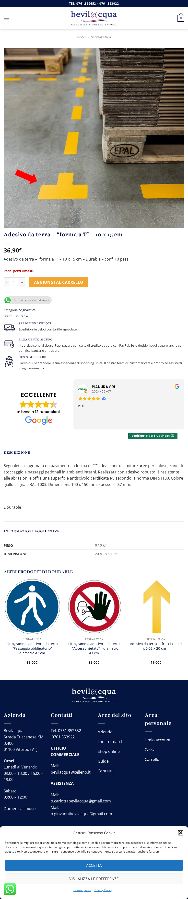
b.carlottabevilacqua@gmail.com (81, 801)
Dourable (21, 316)
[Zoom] (10, 222)
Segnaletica (101, 37)
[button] (180, 832)
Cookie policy (82, 890)
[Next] (184, 625)
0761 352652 (69, 730)
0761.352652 (86, 3)
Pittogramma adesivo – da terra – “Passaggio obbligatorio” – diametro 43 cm (32, 648)
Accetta (94, 865)
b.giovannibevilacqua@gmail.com (81, 813)
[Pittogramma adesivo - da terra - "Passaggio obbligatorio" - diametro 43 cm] (32, 606)
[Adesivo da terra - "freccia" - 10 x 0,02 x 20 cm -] (155, 606)
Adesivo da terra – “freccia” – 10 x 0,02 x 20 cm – (156, 646)
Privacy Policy (103, 890)
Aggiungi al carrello (58, 282)
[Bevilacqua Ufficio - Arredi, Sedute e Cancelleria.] (94, 18)
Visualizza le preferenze (94, 878)
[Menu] (7, 18)
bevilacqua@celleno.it (71, 772)
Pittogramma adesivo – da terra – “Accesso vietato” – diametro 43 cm (94, 648)
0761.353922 (109, 3)
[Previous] (4, 625)
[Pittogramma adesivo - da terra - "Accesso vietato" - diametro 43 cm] (93, 606)
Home (81, 37)
